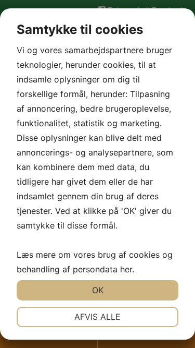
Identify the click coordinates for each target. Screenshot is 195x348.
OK (97, 290)
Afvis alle (97, 316)
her (126, 269)
